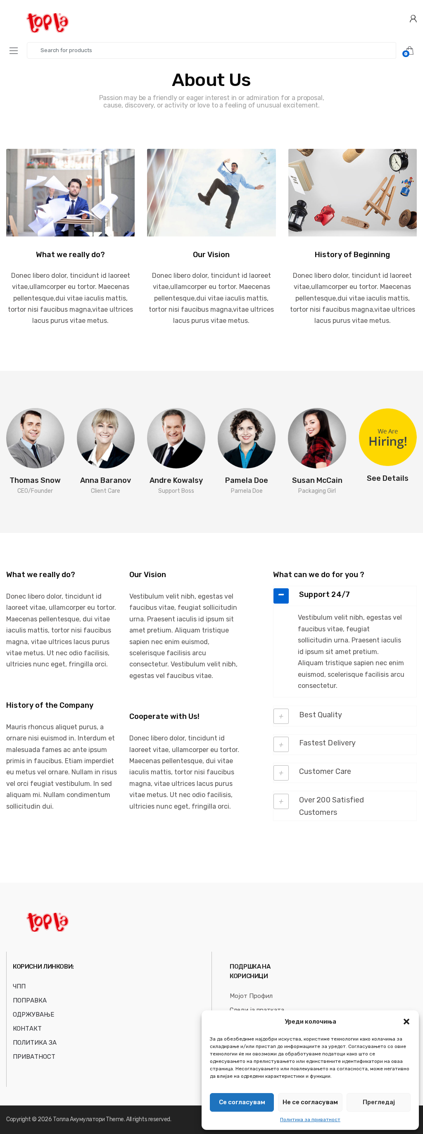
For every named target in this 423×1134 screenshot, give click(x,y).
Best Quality (320, 714)
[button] (406, 1021)
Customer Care (325, 771)
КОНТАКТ (27, 1028)
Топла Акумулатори (79, 1119)
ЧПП (19, 986)
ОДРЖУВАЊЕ (33, 1014)
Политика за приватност (310, 1119)
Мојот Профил (251, 996)
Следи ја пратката (257, 1010)
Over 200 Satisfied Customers (331, 806)
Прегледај (379, 1102)
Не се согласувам (310, 1102)
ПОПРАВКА (30, 1000)
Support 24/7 (324, 594)
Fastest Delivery (327, 742)
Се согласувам (242, 1102)
